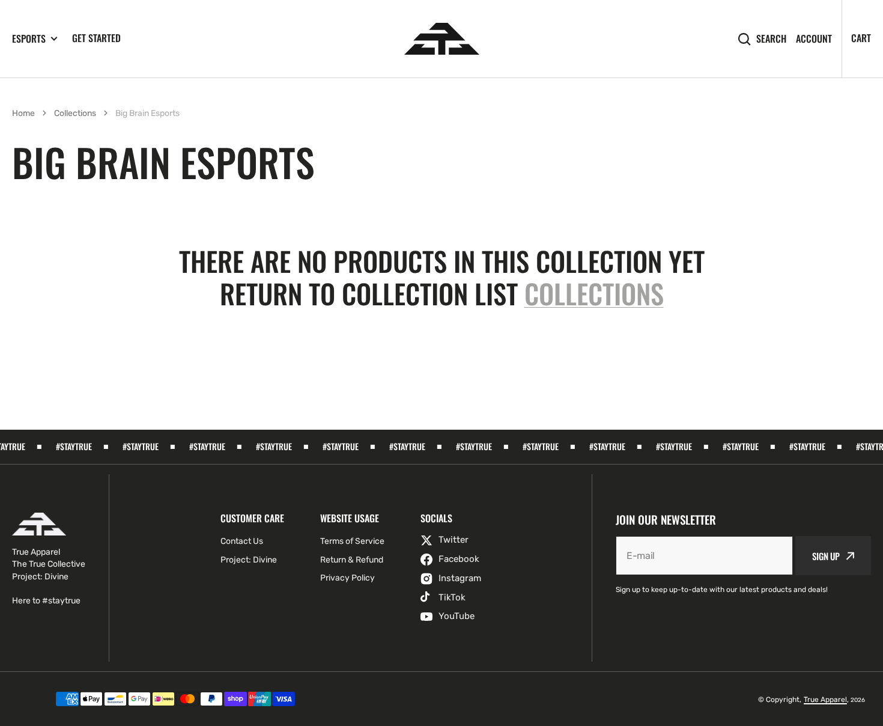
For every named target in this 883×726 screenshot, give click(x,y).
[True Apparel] (441, 39)
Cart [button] (861, 38)
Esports (29, 39)
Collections (75, 113)
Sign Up (826, 556)
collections (594, 294)
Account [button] (814, 39)
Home (23, 113)
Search (771, 39)
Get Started (96, 38)
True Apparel (825, 699)
